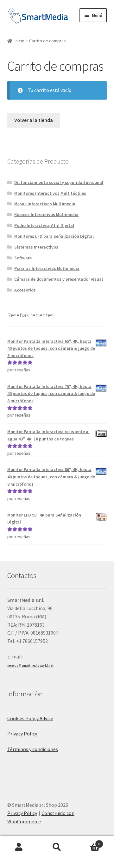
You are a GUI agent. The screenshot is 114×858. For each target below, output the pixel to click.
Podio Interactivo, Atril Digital (44, 225)
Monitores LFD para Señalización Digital (54, 236)
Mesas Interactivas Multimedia (44, 204)
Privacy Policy (22, 733)
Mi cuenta (19, 847)
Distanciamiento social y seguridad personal (58, 182)
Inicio (19, 41)
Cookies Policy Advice (30, 718)
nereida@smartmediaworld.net (30, 665)
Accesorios (25, 290)
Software (23, 258)
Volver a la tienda (33, 120)
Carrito (88, 841)
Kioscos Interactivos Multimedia (46, 214)
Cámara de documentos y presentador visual (58, 279)
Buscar (57, 847)
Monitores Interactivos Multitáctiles (50, 193)
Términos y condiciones (32, 749)
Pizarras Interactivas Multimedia (46, 268)
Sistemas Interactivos (36, 247)
